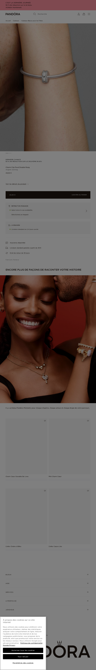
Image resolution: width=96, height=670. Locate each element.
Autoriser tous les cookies (23, 650)
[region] (23, 643)
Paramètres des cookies (23, 663)
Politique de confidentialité (31, 643)
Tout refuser (23, 657)
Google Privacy (9, 645)
